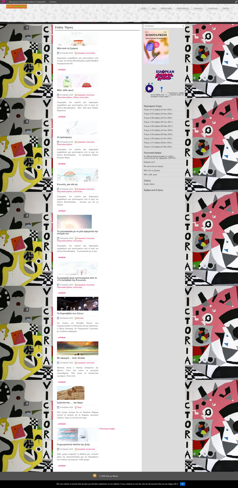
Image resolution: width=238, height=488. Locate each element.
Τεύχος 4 (147, 134)
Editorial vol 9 (149, 162)
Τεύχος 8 (147, 118)
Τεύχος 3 (147, 138)
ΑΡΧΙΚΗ (143, 8)
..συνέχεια (61, 70)
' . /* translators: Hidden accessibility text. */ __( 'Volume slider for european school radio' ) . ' (167, 95)
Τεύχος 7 (147, 122)
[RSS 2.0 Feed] (95, 477)
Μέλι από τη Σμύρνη (67, 48)
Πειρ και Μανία (112, 476)
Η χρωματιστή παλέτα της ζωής (73, 444)
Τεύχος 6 (147, 126)
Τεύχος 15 (148, 110)
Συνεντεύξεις (90, 53)
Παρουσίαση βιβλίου (64, 97)
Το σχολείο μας (212, 8)
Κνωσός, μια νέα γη (67, 184)
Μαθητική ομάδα (166, 8)
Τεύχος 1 (147, 147)
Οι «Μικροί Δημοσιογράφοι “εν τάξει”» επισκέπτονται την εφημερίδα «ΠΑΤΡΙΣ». (160, 157)
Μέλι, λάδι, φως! (65, 90)
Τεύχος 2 (147, 143)
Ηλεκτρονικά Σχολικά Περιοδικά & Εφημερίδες (27, 2)
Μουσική (80, 318)
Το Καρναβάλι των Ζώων (70, 313)
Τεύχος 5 (147, 130)
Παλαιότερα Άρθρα (106, 429)
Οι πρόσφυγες (64, 137)
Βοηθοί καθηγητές (183, 8)
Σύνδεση (52, 2)
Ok (183, 484)
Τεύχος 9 (147, 114)
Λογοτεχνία (90, 95)
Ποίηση (76, 97)
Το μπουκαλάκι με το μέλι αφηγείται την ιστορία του (77, 232)
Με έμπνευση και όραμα (153, 166)
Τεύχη (154, 8)
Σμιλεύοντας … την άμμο (70, 402)
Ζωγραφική (81, 53)
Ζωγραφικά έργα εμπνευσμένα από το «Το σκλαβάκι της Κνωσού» (77, 279)
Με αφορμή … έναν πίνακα (71, 358)
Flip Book (226, 8)
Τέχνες (79, 407)
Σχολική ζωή (90, 449)
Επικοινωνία (198, 8)
